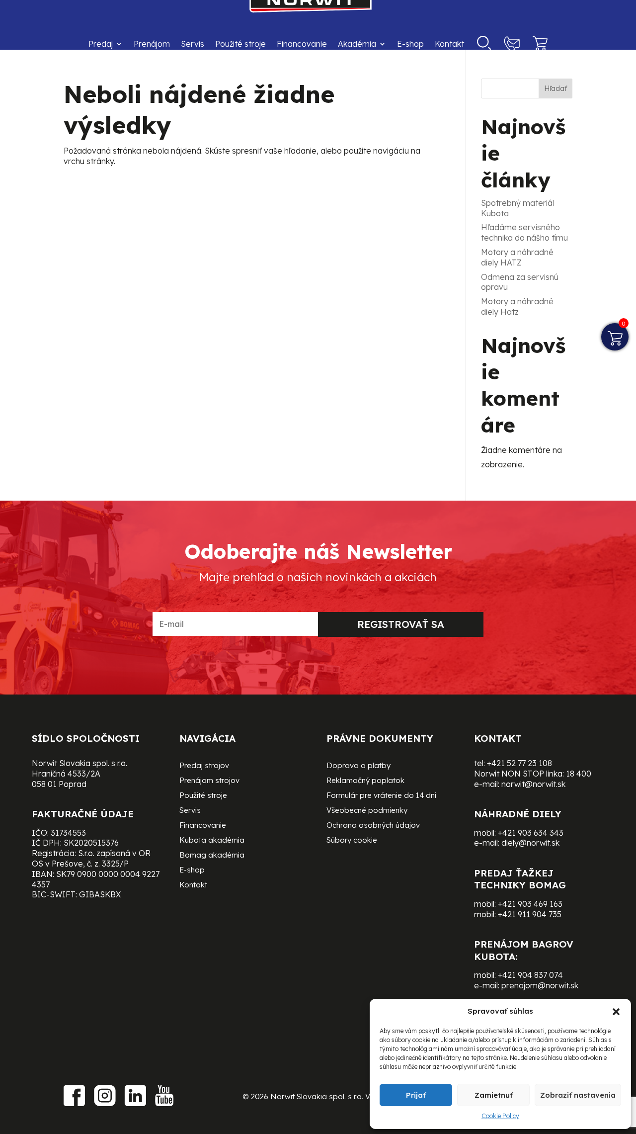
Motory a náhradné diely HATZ (517, 257)
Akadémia (357, 44)
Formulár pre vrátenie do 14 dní (381, 796)
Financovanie (302, 44)
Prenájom (152, 44)
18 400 (578, 774)
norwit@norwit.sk (533, 784)
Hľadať (555, 88)
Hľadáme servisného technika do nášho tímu (524, 232)
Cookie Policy (500, 1116)
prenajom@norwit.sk (539, 985)
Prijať (416, 1095)
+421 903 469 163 (530, 904)
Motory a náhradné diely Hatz (517, 306)
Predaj (100, 44)
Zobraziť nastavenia (578, 1095)
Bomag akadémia (211, 856)
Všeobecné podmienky (366, 811)
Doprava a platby (358, 766)
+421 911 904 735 (529, 914)
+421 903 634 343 (530, 833)
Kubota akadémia (211, 841)
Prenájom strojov (209, 781)
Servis (192, 44)
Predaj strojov (204, 766)
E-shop (410, 44)
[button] (616, 1012)
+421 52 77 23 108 (519, 763)
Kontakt (449, 44)
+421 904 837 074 (530, 975)
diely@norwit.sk (530, 843)
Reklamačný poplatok (365, 781)
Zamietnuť (494, 1095)
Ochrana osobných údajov (373, 826)
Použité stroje (240, 44)
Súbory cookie (351, 841)
